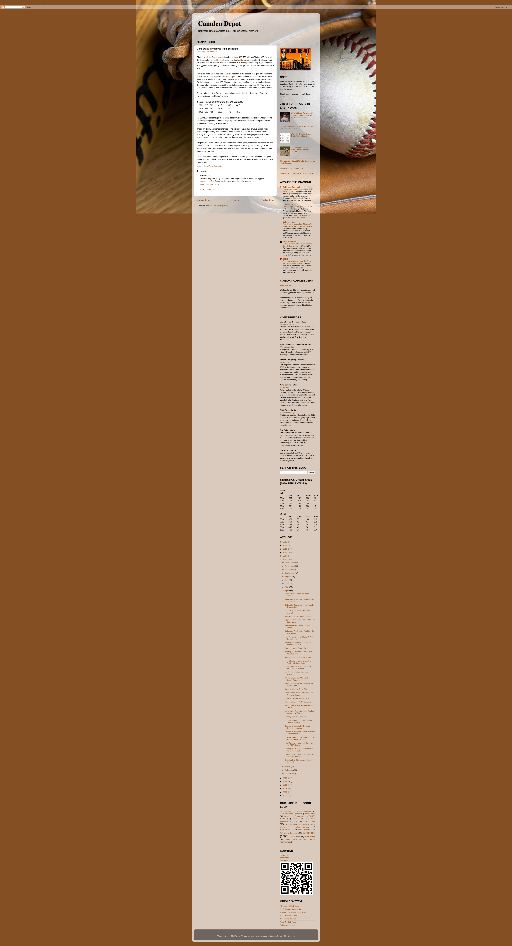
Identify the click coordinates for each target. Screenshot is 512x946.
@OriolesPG (285, 387)
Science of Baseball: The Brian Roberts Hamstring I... (297, 727)
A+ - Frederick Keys (288, 916)
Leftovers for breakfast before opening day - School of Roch (297, 245)
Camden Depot (219, 23)
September (290, 573)
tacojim (273, 936)
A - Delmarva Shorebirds (290, 909)
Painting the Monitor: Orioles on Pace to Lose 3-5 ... (298, 644)
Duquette (305, 824)
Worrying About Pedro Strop (296, 648)
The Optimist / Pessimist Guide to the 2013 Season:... (299, 744)
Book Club (298, 819)
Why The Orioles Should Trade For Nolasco (301, 135)
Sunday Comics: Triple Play (296, 689)
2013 (285, 560)
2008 (285, 792)
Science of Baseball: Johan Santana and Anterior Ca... (300, 733)
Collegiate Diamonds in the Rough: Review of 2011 (299, 606)
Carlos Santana (241, 60)
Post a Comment (207, 190)
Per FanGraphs (228, 77)
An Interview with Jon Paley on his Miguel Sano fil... (299, 685)
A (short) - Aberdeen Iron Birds (293, 912)
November (289, 566)
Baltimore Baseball (291, 187)
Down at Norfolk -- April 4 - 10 (297, 698)
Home (236, 200)
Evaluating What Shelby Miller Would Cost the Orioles (301, 150)
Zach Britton (294, 837)
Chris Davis (211, 57)
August (288, 577)
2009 (285, 788)
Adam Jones (310, 814)
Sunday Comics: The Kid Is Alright (299, 657)
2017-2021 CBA (285, 811)
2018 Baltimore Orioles (290, 814)
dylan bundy (310, 837)
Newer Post (203, 200)
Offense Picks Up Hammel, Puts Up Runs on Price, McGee (299, 738)
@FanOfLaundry (287, 413)
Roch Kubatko (289, 242)
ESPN (285, 259)
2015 (285, 552)
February (289, 770)
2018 (285, 542)
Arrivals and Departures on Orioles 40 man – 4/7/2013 (299, 712)
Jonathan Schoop (301, 827)
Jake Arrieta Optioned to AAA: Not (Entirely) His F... (299, 638)
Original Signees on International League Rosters (298, 721)
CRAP (297, 822)
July (287, 580)
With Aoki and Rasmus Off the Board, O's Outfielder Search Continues (302, 115)
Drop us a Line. (286, 285)
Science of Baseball (288, 833)
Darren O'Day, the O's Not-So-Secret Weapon (297, 679)
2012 (285, 778)
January (288, 774)
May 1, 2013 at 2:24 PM (210, 185)
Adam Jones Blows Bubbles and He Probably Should (300, 694)
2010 (285, 785)
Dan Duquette (291, 824)
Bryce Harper (223, 60)
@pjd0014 (284, 362)
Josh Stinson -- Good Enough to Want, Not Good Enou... (298, 662)
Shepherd (309, 832)
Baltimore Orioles (287, 925)
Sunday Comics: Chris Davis (296, 717)
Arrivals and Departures (294, 816)
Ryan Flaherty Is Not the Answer (298, 702)
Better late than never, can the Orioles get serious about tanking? (297, 262)
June (287, 584)
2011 (285, 782)
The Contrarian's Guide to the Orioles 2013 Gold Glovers (297, 128)
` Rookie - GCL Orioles (289, 906)
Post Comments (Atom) (218, 206)
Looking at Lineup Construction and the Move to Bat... (300, 750)
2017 (285, 545)
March (288, 767)
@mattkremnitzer (287, 347)
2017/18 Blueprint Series (303, 811)
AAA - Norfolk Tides (288, 922)
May (287, 587)
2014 (285, 556)
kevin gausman (293, 839)
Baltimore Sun (289, 222)
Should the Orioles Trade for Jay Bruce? (297, 173)
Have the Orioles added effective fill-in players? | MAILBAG (297, 190)
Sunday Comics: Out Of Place (297, 616)
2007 (285, 796)
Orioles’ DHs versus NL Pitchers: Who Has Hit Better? (298, 668)
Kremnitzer (218, 166)
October (288, 570)
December (289, 562)
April (287, 591)
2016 (285, 549)
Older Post (268, 200)
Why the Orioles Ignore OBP (292, 168)
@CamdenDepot (287, 324)
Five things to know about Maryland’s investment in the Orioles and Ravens (297, 225)
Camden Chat (289, 204)
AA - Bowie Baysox (288, 919)
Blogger (291, 936)
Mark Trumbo (304, 830)
